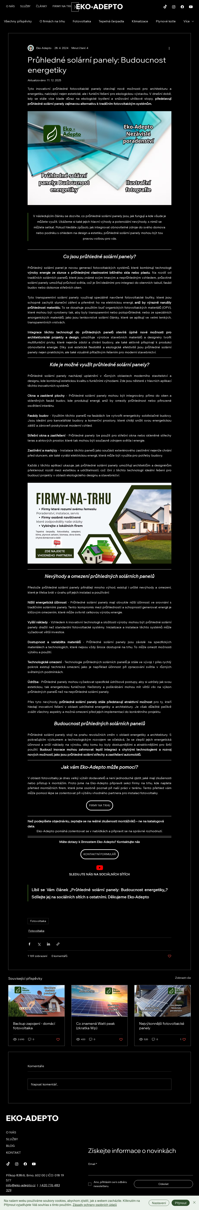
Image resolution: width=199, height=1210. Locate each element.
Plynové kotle (166, 21)
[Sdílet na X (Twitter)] (39, 944)
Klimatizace (140, 21)
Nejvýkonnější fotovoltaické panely (161, 1025)
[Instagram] (174, 7)
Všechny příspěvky (18, 21)
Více (186, 21)
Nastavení (159, 1203)
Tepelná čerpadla (111, 21)
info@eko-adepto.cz (21, 1185)
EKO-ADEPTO (99, 6)
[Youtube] (191, 7)
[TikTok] (165, 7)
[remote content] (99, 868)
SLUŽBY (12, 1139)
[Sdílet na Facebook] (29, 944)
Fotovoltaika (82, 21)
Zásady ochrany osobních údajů (95, 1204)
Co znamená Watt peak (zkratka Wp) (95, 1025)
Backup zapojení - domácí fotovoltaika (34, 1025)
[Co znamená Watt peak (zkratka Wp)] (100, 1001)
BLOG (10, 1146)
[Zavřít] (194, 1203)
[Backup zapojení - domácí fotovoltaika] (36, 1001)
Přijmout (180, 1203)
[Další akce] (169, 48)
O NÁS (11, 1132)
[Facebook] (182, 7)
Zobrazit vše (183, 978)
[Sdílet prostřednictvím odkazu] (58, 944)
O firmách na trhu (52, 21)
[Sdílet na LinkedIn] (48, 944)
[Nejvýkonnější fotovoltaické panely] (162, 1001)
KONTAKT (13, 1152)
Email (92, 1164)
